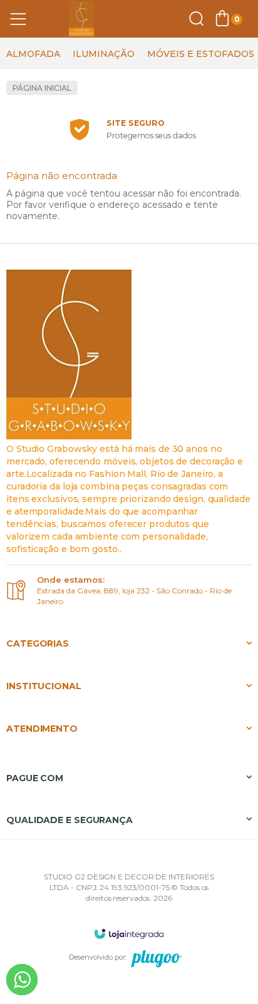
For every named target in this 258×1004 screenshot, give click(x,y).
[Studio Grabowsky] (81, 19)
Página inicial (42, 88)
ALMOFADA (33, 53)
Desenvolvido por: (97, 957)
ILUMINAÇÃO (104, 53)
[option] (33, 54)
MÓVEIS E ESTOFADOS (200, 53)
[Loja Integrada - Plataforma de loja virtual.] (129, 933)
